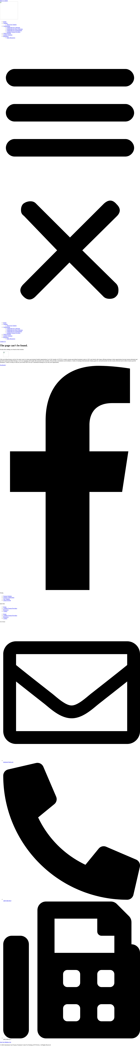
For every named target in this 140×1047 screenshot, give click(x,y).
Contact (5, 611)
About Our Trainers (11, 24)
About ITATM (7, 33)
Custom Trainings (7, 35)
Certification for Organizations (14, 30)
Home (4, 21)
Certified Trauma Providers (13, 32)
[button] (70, 180)
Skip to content (4, 0)
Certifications (6, 26)
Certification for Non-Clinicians (14, 29)
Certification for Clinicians (13, 27)
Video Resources (10, 37)
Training (5, 23)
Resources (6, 36)
